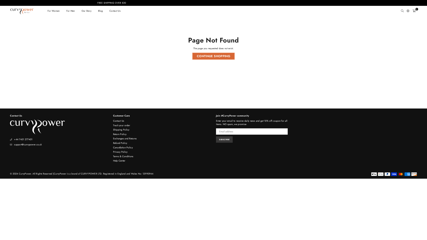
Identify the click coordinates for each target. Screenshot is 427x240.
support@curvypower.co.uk (28, 144)
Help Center (119, 160)
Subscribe (224, 139)
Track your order (121, 125)
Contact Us (118, 120)
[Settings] (408, 10)
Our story (87, 10)
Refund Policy (120, 143)
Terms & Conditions (123, 156)
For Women (54, 10)
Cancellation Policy (123, 147)
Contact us (115, 10)
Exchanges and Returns (125, 138)
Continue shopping (213, 56)
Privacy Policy (120, 152)
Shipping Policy (121, 129)
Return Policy (120, 134)
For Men (70, 10)
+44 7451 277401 (23, 139)
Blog (100, 10)
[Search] (402, 10)
